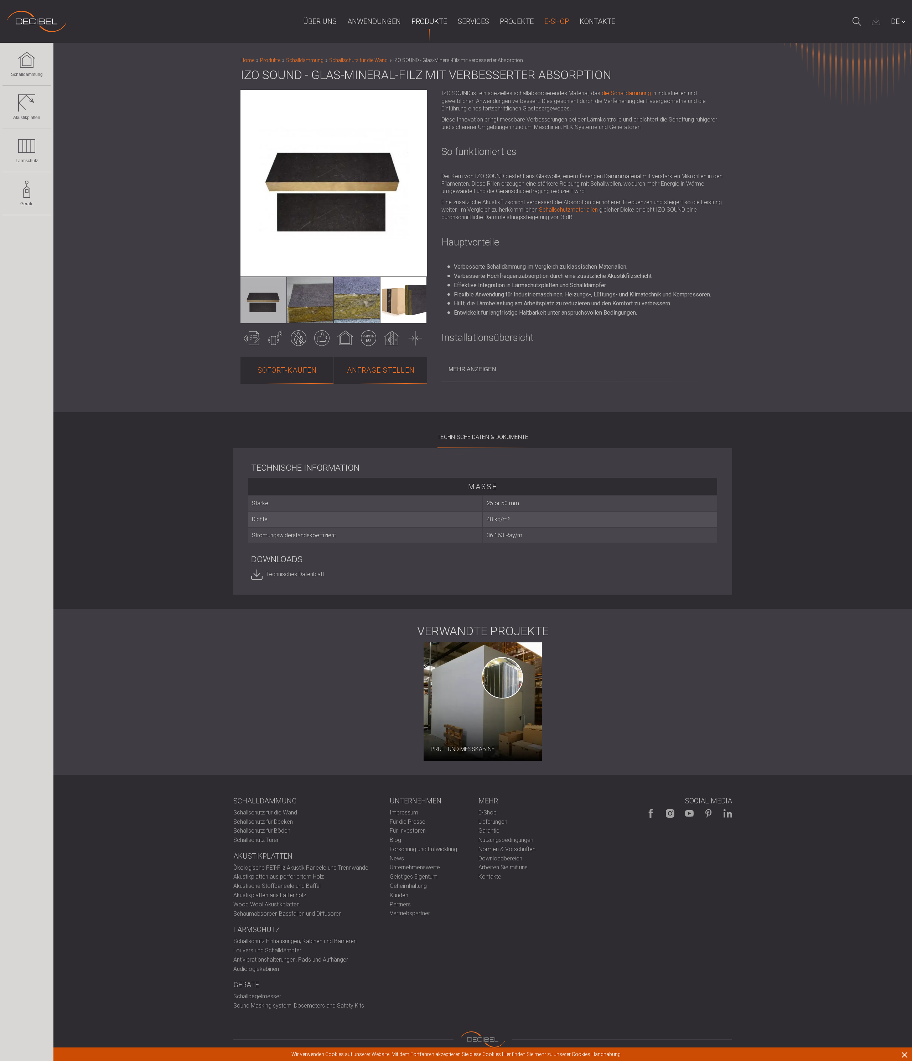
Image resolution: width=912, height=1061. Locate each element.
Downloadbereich (500, 858)
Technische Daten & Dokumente (482, 437)
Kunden (399, 895)
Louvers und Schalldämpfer (267, 950)
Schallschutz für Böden (261, 830)
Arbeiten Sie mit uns (503, 867)
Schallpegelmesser (257, 996)
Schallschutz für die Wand (265, 812)
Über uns (320, 21)
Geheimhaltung (408, 886)
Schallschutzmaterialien (568, 209)
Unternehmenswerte (415, 867)
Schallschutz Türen (256, 840)
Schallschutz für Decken (263, 821)
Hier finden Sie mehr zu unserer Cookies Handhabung (561, 1054)
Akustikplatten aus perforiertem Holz (278, 876)
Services (473, 21)
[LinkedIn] (728, 813)
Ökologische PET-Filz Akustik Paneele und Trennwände (300, 867)
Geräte (26, 203)
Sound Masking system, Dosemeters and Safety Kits (298, 1005)
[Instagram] (670, 813)
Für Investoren (408, 830)
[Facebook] (651, 813)
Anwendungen (374, 21)
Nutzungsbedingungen (505, 840)
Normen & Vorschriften (506, 849)
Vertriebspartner (410, 913)
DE (895, 21)
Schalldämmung (27, 74)
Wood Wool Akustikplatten (266, 904)
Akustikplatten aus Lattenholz (269, 895)
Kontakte (597, 21)
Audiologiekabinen (256, 969)
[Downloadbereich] (876, 21)
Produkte (429, 21)
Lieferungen (492, 821)
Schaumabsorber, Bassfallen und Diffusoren (287, 913)
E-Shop (556, 21)
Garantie (488, 830)
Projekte (517, 21)
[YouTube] (689, 813)
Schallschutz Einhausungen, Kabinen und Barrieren (295, 941)
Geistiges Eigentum (413, 876)
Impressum (404, 812)
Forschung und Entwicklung (423, 849)
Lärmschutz (27, 160)
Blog (395, 840)
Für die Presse (407, 821)
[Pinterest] (708, 813)
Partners (400, 904)
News (397, 858)
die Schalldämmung (626, 93)
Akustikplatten (26, 117)
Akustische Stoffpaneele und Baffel (277, 886)
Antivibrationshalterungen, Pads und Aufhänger (290, 959)
